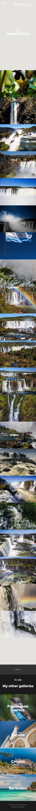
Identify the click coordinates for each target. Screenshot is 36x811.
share (18, 669)
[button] (18, 42)
